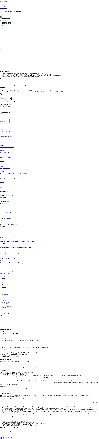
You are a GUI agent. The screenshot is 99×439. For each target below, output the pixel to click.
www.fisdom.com (8, 108)
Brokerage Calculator (5, 296)
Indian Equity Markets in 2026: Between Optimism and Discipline (14, 253)
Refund (3, 305)
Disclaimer (4, 304)
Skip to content (2, 0)
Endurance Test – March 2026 (6, 195)
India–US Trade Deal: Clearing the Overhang (9, 212)
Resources (4, 5)
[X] (3, 319)
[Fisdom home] (5, 1)
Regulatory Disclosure (5, 309)
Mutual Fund (4, 288)
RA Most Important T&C (6, 300)
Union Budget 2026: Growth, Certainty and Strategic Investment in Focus (15, 247)
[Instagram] (3, 327)
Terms (3, 299)
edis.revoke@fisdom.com (15, 384)
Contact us (4, 295)
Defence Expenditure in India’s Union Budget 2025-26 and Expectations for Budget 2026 (19, 241)
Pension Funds (4, 289)
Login (1, 8)
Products (3, 4)
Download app (4, 8)
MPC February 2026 (4, 207)
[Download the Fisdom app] (4, 438)
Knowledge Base (5, 294)
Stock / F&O (4, 287)
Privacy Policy (4, 298)
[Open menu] (0, 2)
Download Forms (5, 303)
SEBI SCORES (13, 375)
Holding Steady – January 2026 (7, 235)
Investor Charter (4, 301)
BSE (44, 377)
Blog (3, 281)
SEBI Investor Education (6, 311)
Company (3, 6)
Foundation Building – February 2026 (8, 201)
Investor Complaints (5, 302)
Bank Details (4, 307)
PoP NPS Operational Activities (7, 312)
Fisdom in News (4, 282)
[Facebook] (3, 321)
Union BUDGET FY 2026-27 (6, 218)
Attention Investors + (3, 386)
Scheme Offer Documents (6, 306)
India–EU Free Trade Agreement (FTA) (8, 224)
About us (3, 278)
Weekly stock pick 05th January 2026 (8, 258)
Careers (3, 280)
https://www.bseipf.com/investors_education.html (43, 380)
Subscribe (1, 123)
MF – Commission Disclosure (7, 313)
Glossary (3, 308)
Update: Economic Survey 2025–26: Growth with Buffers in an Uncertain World (17, 230)
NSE (47, 377)
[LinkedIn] (3, 323)
